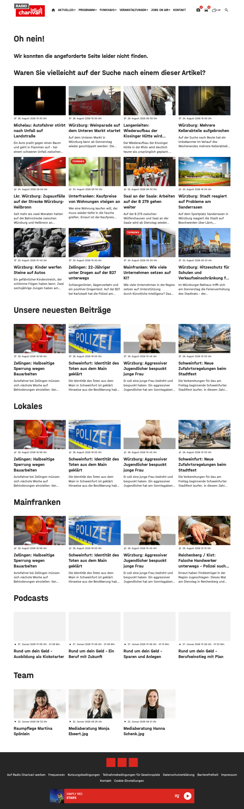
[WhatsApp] (133, 762)
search (226, 10)
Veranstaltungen (133, 10)
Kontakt (179, 10)
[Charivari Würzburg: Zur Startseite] (30, 10)
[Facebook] (110, 762)
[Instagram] (122, 762)
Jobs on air (159, 10)
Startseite (53, 10)
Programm (87, 10)
